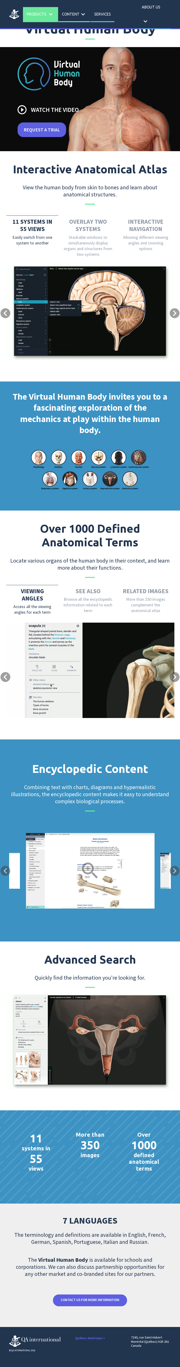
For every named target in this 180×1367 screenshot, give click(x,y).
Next (175, 871)
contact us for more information (90, 1300)
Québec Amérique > (90, 1338)
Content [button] (74, 14)
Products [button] (40, 14)
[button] (18, 284)
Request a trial (42, 130)
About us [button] (151, 15)
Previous (5, 871)
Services (102, 14)
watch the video (48, 109)
